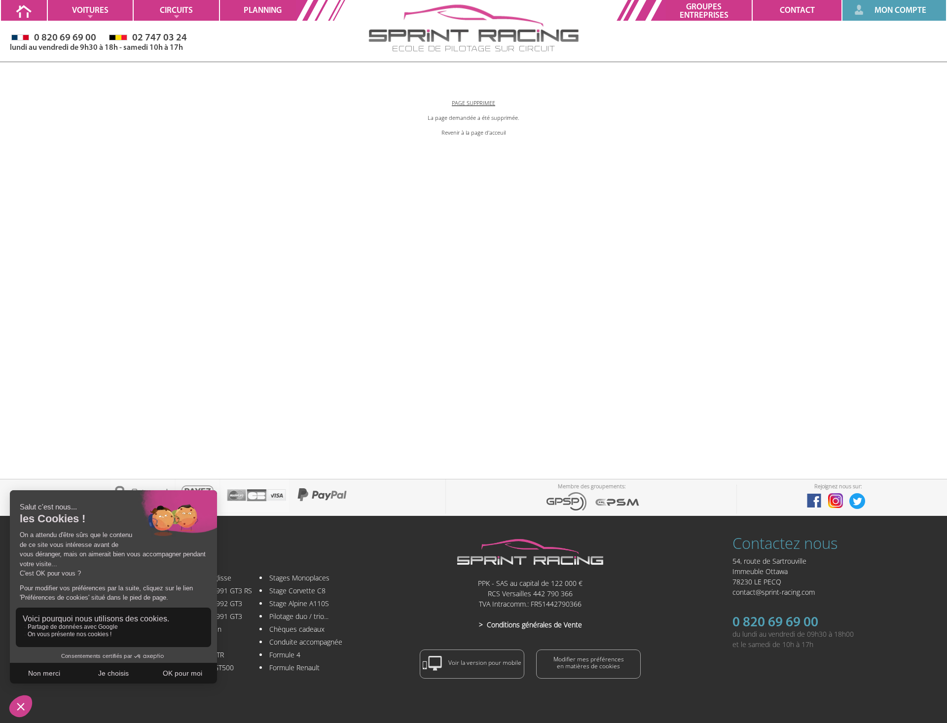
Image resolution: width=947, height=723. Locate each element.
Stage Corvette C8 (297, 590)
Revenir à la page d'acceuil (473, 132)
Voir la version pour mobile (484, 663)
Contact (797, 10)
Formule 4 (284, 654)
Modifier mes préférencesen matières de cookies (588, 662)
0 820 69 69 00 (775, 623)
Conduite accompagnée (305, 642)
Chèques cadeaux (297, 629)
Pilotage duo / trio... (298, 616)
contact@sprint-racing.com (773, 592)
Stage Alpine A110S (299, 603)
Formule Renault (294, 667)
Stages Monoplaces (299, 577)
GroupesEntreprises (704, 11)
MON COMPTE (900, 10)
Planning (263, 10)
